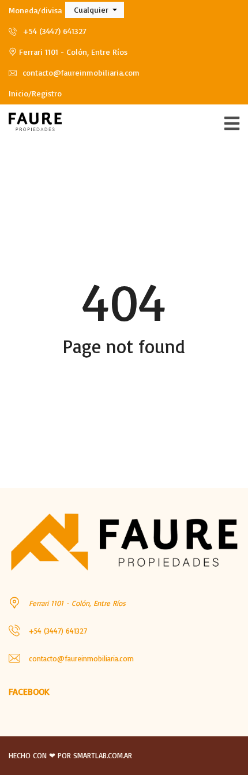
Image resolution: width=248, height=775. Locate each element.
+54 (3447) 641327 (53, 31)
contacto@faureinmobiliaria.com (80, 72)
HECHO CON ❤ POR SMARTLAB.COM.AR (70, 755)
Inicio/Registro (35, 93)
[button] (94, 10)
